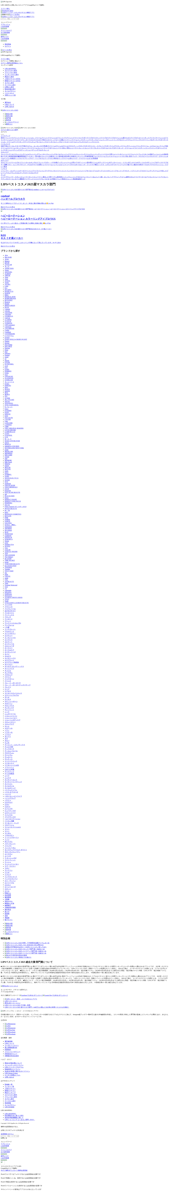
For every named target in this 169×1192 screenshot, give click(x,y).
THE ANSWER (10, 555)
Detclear (7, 348)
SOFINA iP (8, 537)
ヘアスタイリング (144, 171)
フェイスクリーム (99, 156)
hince (6, 387)
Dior (6, 352)
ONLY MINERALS (11, 487)
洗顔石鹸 (16, 156)
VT (6, 588)
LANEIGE (8, 425)
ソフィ (7, 730)
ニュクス (8, 778)
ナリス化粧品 (9, 773)
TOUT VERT (9, 571)
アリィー (8, 621)
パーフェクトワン (11, 790)
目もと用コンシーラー (70, 148)
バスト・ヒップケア (14, 164)
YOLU (7, 599)
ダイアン (8, 736)
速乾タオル (130, 177)
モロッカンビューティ (12, 852)
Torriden (7, 569)
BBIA (7, 295)
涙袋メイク (64, 140)
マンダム (8, 833)
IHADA (7, 389)
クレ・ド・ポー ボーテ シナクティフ (18, 685)
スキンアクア (9, 724)
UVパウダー (84, 146)
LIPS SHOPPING (10, 68)
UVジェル (59, 146)
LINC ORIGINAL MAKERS (14, 428)
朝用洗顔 (23, 156)
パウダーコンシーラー (54, 148)
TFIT (6, 553)
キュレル (8, 670)
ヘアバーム (155, 171)
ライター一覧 (9, 1086)
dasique (7, 343)
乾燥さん (8, 893)
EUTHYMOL (9, 364)
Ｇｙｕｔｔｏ (9, 382)
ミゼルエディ (9, 835)
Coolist (7, 330)
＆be (6, 255)
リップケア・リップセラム (35, 158)
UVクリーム (51, 146)
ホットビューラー (35, 177)
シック (7, 712)
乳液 (86, 156)
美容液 (90, 156)
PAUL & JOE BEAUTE (12, 492)
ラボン (7, 868)
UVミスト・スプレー (95, 146)
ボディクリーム (103, 162)
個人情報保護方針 (11, 1047)
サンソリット (9, 710)
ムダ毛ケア (73, 162)
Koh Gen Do (9, 417)
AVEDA (7, 281)
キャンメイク (9, 668)
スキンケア (5, 152)
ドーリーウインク (11, 761)
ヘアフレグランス (10, 173)
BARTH (7, 293)
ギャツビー (9, 664)
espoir (6, 357)
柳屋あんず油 (9, 903)
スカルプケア (33, 173)
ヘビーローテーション (12, 819)
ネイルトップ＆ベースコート (61, 142)
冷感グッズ (58, 162)
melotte (7, 457)
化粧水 (51, 156)
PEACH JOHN (9, 496)
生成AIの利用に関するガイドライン (17, 1071)
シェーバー (66, 162)
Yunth (6, 601)
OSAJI (7, 489)
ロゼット (8, 889)
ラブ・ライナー (10, 866)
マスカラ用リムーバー (112, 154)
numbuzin (8, 483)
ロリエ (7, 891)
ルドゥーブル (9, 883)
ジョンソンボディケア (12, 720)
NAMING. (8, 474)
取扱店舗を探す (10, 89)
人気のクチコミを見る (12, 79)
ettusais (7, 360)
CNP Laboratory (10, 325)
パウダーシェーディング (11, 150)
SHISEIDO (8, 527)
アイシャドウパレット (21, 138)
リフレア (8, 874)
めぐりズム (9, 841)
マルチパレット (43, 150)
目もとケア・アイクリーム (79, 158)
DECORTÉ (8, 346)
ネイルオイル (76, 164)
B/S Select (8, 289)
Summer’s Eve (9, 544)
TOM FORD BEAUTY (12, 564)
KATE (7, 412)
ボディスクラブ (161, 162)
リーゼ (7, 872)
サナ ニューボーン (11, 701)
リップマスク (49, 158)
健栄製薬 (8, 897)
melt (6, 458)
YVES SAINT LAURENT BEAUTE (17, 603)
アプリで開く (5, 9)
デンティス (9, 759)
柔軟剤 (22, 179)
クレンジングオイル (53, 154)
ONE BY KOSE (10, 485)
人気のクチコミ (10, 1088)
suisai (6, 543)
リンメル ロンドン (11, 878)
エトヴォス (9, 639)
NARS (7, 476)
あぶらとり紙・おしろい (101, 177)
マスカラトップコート (52, 140)
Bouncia (7, 302)
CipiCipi (7, 318)
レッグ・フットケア (88, 164)
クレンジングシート (97, 154)
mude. (7, 471)
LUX (6, 437)
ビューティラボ (10, 810)
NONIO (7, 480)
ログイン (8, 46)
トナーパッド (80, 156)
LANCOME (9, 423)
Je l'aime (7, 398)
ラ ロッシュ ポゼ (10, 858)
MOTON (8, 469)
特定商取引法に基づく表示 (14, 1115)
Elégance (7, 353)
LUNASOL (8, 435)
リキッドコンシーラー (23, 148)
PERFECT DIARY (11, 499)
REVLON (8, 516)
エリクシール (9, 644)
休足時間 (8, 895)
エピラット (9, 642)
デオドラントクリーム (8, 162)
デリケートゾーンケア (120, 164)
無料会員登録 (22, 1170)
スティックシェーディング (29, 150)
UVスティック (75, 146)
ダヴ (6, 738)
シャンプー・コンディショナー (12, 171)
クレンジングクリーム (68, 154)
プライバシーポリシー (12, 1052)
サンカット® (9, 707)
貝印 (6, 916)
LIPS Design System (11, 1073)
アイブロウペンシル (116, 138)
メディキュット (10, 843)
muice (6, 473)
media (6, 450)
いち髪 (7, 627)
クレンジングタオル (75, 177)
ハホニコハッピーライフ (13, 796)
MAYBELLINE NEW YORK (14, 448)
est (5, 359)
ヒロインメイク (10, 813)
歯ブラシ (131, 164)
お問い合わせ (9, 106)
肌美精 (7, 913)
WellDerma (8, 594)
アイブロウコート (137, 138)
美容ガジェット (67, 179)
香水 (5, 166)
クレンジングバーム (83, 154)
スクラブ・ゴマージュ (159, 156)
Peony (7, 498)
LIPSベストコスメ (11, 1001)
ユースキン (9, 854)
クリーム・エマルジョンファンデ (154, 146)
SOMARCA (9, 539)
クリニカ (8, 681)
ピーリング (147, 156)
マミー (7, 831)
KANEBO (8, 410)
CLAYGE (8, 321)
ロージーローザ (10, 887)
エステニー (9, 635)
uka (6, 573)
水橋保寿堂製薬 (10, 907)
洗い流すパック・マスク (134, 156)
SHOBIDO (8, 528)
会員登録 (4, 1134)
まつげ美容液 (93, 158)
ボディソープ (151, 162)
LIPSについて (9, 104)
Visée (6, 583)
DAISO (7, 337)
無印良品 (8, 909)
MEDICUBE (9, 451)
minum (7, 465)
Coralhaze (8, 332)
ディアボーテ (9, 749)
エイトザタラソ (10, 633)
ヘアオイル (88, 171)
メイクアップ (5, 136)
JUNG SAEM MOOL (12, 405)
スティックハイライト (147, 148)
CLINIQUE (8, 323)
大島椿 (7, 899)
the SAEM (8, 558)
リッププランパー (129, 140)
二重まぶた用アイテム (49, 177)
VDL (6, 580)
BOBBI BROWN (10, 298)
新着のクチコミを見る (12, 81)
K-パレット (9, 407)
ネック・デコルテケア (29, 164)
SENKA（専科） (10, 525)
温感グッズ (81, 179)
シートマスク (121, 156)
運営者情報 (9, 1041)
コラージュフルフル (12, 695)
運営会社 (8, 102)
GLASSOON (9, 378)
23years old (8, 264)
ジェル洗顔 (163, 154)
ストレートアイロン (160, 177)
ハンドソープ (66, 164)
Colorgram (8, 327)
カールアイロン (147, 177)
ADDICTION (9, 268)
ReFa (6, 512)
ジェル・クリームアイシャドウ (40, 138)
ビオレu (7, 806)
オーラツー (9, 648)
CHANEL (8, 314)
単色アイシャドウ (7, 138)
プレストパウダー (100, 148)
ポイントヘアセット (114, 171)
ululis (6, 574)
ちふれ (7, 742)
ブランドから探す (11, 72)
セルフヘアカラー (22, 173)
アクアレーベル (10, 609)
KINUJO (7, 414)
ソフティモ (9, 732)
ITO (6, 396)
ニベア (7, 775)
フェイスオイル (143, 154)
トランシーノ (9, 767)
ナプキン (41, 179)
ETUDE (7, 362)
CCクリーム (11, 148)
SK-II (6, 532)
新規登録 (8, 44)
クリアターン (9, 679)
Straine (7, 541)
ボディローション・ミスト (118, 162)
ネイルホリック (10, 788)
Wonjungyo (8, 596)
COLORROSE (9, 328)
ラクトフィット (10, 860)
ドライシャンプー (41, 171)
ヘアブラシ (114, 177)
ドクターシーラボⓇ (12, 765)
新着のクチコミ (10, 1090)
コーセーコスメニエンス (13, 693)
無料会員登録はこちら (15, 63)
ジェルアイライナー (14, 140)
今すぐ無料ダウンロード (9, 1170)
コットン (65, 177)
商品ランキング (10, 1093)
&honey (7, 261)
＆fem (7, 259)
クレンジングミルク (8, 154)
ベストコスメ (9, 93)
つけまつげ (48, 179)
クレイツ (8, 687)
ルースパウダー (111, 148)
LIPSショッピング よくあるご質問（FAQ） (20, 1119)
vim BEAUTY (9, 581)
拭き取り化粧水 (70, 156)
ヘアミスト (103, 171)
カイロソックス (10, 658)
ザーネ (7, 697)
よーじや (8, 856)
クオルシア (9, 675)
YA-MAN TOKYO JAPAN (13, 597)
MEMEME (8, 460)
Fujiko (7, 373)
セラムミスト (44, 156)
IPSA (6, 392)
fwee (6, 375)
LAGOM (8, 419)
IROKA (7, 394)
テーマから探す (10, 85)
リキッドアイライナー (151, 138)
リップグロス (118, 140)
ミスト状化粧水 (59, 156)
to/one (7, 562)
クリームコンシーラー (39, 148)
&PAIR (7, 263)
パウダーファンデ (109, 146)
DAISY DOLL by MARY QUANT (16, 339)
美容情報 (8, 1103)
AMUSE (7, 275)
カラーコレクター (13, 146)
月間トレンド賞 (10, 95)
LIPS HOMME (9, 1107)
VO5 (6, 587)
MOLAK (8, 467)
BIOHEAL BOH (10, 297)
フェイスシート (87, 177)
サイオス (8, 699)
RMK (6, 518)
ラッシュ (8, 862)
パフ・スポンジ (15, 177)
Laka (6, 421)
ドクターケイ (9, 763)
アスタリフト (9, 613)
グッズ (3, 175)
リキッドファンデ (122, 146)
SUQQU (7, 546)
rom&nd (7, 519)
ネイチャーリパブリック (13, 782)
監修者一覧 (9, 1084)
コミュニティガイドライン (14, 1065)
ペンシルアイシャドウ (59, 138)
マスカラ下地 (40, 140)
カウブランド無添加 (12, 662)
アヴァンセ (9, 607)
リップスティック (83, 140)
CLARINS (8, 319)
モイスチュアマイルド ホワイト (16, 850)
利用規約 (8, 1049)
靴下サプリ (9, 920)
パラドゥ (8, 800)
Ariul (6, 279)
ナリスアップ (9, 771)
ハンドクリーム (46, 164)
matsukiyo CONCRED (12, 446)
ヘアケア (4, 169)
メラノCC (8, 845)
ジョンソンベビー (11, 718)
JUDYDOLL (9, 403)
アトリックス (9, 615)
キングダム (9, 672)
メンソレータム (10, 848)
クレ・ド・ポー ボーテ (13, 683)
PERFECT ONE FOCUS (13, 501)
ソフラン (8, 734)
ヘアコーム (122, 177)
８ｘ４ (7, 266)
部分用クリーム (92, 162)
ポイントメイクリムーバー (129, 154)
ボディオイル (132, 162)
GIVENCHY (9, 376)
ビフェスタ (9, 808)
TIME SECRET (10, 560)
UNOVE (7, 576)
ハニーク (8, 794)
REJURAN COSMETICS (13, 514)
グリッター (25, 140)
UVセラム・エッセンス (33, 146)
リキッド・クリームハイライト (128, 148)
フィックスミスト (93, 142)
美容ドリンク (57, 179)
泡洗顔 (11, 156)
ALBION (8, 274)
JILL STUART (9, 400)
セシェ (7, 726)
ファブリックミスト (31, 179)
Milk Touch (8, 462)
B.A (6, 288)
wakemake (8, 590)
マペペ (7, 829)
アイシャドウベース (74, 138)
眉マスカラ (127, 138)
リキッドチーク (23, 142)
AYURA (7, 284)
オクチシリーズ (10, 652)
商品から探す (9, 76)
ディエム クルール (11, 751)
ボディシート (82, 162)
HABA (7, 384)
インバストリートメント (75, 171)
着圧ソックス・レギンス (103, 164)
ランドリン (9, 870)
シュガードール (10, 714)
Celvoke (7, 311)
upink (6, 578)
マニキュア (33, 142)
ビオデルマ (9, 802)
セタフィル (9, 728)
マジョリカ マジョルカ (13, 827)
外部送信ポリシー (11, 1054)
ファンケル (9, 815)
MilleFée (7, 464)
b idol (6, 286)
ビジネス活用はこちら (12, 1075)
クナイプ (8, 677)
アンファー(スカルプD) (13, 623)
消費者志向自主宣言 (12, 1056)
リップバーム (72, 140)
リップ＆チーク (151, 140)
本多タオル (9, 901)
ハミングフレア (10, 798)
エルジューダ (9, 646)
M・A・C (8, 439)
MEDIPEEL (9, 453)
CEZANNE (8, 312)
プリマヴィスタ (10, 817)
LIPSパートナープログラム (14, 1067)
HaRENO (8, 385)
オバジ (7, 654)
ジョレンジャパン (11, 716)
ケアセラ (8, 691)
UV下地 (22, 146)
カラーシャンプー (29, 171)
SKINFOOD (9, 534)
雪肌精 (7, 918)
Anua (6, 277)
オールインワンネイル (79, 142)
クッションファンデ (135, 146)
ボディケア (5, 160)
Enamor (7, 355)
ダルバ (7, 740)
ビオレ (7, 804)
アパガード (9, 619)
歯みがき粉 (138, 164)
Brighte (7, 304)
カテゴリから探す (11, 70)
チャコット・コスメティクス (15, 745)
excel (6, 366)
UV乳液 (44, 146)
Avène (7, 282)
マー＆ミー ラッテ (12, 823)
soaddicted (8, 536)
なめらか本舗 (9, 769)
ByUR (7, 307)
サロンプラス (9, 705)
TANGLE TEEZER (11, 551)
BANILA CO (9, 291)
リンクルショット (11, 876)
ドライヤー (138, 177)
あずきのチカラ (10, 611)
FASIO (7, 369)
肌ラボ (7, 911)
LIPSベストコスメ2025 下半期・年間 (17, 1005)
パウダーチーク (162, 140)
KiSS (6, 416)
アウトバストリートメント (57, 171)
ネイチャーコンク (11, 780)
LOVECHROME (10, 430)
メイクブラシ (5, 177)
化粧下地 (4, 146)
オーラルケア (146, 164)
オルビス (8, 656)
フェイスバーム (111, 156)
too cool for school (10, 566)
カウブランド (9, 660)
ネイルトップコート (44, 142)
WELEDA (8, 592)
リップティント (107, 140)
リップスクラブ (20, 158)
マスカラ (32, 140)
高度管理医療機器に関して (14, 1117)
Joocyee (7, 401)
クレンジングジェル (22, 154)
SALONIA (8, 523)
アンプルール (9, 625)
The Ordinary (9, 557)
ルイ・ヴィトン (10, 881)
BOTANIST (9, 300)
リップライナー (140, 140)
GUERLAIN (9, 380)
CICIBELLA (9, 316)
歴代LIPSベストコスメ (12, 1003)
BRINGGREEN (10, 305)
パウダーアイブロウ (88, 138)
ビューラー (25, 177)
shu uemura (8, 530)
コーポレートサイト (12, 1045)
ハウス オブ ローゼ (11, 792)
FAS (6, 367)
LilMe (7, 426)
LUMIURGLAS (10, 432)
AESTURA (8, 272)
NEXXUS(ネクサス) (11, 478)
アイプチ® (8, 604)
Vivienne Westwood (11, 585)
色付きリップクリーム (62, 158)
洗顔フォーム (154, 154)
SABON (7, 521)
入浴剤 (39, 164)
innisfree (7, 391)
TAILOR (7, 550)
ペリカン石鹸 (9, 821)
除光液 (59, 177)
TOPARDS (8, 567)
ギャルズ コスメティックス (14, 666)
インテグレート (10, 629)
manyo (7, 443)
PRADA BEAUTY (11, 508)
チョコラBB (9, 747)
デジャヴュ (9, 755)
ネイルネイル (9, 786)
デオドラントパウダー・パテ (44, 162)
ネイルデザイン (10, 91)
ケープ (7, 689)
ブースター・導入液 (33, 156)
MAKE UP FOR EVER (12, 441)
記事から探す (9, 87)
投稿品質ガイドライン (12, 1069)
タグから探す (9, 83)
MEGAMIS (8, 455)
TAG (6, 548)
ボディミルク (141, 162)
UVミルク (66, 146)
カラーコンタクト (13, 179)
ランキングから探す (12, 74)
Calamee (7, 309)
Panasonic (8, 490)
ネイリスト (9, 784)
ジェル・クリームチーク (9, 142)
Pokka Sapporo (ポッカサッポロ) (16, 506)
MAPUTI (8, 444)
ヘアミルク (95, 171)
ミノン (7, 839)
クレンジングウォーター (37, 154)
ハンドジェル (57, 164)
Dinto (6, 350)
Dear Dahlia (8, 345)
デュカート (9, 757)
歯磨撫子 (8, 905)
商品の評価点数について (13, 1063)
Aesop (7, 270)
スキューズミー (10, 722)
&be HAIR (8, 257)
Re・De (7, 510)
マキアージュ (9, 825)
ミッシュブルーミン (12, 837)
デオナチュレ (9, 753)
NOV (6, 482)
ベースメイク (5, 144)
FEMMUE (8, 371)
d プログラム (9, 335)
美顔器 (75, 179)
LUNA (7, 433)
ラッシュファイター (12, 864)
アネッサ (8, 617)
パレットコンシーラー (86, 148)
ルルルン (8, 885)
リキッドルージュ (96, 140)
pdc (6, 494)
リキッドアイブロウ (102, 138)
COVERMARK (10, 334)
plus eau (7, 505)
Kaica (6, 409)
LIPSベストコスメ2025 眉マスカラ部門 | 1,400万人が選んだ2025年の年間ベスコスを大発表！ (37, 1007)
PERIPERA (8, 503)
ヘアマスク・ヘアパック (129, 171)
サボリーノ (9, 703)
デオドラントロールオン (25, 162)
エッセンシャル (10, 637)
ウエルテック (9, 631)
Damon (7, 341)
